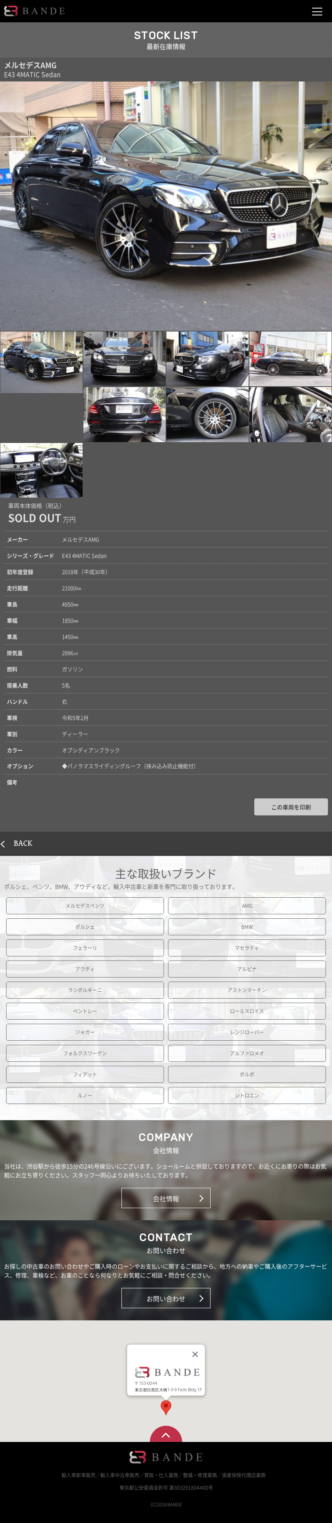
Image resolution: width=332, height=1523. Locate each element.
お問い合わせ (166, 1298)
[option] (166, 206)
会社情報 (166, 1198)
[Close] (195, 1354)
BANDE (34, 11)
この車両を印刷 (291, 807)
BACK (23, 843)
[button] (41, 362)
